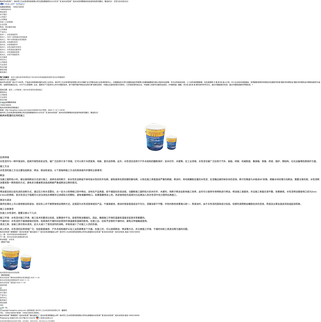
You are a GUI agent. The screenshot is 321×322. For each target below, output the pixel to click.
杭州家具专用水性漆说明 (9, 272)
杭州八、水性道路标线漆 (9, 52)
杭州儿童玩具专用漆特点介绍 (22, 77)
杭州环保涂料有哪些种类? (17, 234)
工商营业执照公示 (46, 318)
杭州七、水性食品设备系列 (10, 49)
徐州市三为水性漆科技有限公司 (47, 310)
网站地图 (3, 302)
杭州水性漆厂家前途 (13, 282)
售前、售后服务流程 (8, 27)
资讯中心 (3, 59)
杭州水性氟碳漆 (58, 77)
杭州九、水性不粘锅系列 (9, 54)
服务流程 (3, 69)
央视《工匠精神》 (7, 22)
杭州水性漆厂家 (55, 1)
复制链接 (30, 310)
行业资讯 (3, 64)
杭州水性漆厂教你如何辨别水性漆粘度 (20, 277)
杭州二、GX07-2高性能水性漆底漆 (13, 37)
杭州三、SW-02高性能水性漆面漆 (13, 39)
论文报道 (3, 57)
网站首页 (3, 12)
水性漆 (11, 239)
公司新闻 (3, 62)
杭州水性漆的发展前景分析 (17, 237)
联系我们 (3, 72)
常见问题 (3, 67)
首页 (10, 89)
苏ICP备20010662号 (27, 318)
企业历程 (3, 24)
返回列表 (3, 285)
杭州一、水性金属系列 (9, 34)
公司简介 (3, 17)
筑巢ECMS (14, 318)
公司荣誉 (3, 19)
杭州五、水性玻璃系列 (9, 44)
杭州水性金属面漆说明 (43, 77)
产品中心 (3, 32)
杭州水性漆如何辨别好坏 (14, 280)
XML (2, 305)
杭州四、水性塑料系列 (9, 42)
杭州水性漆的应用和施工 (33, 89)
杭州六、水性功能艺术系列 (10, 47)
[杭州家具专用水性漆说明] (16, 257)
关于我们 (3, 14)
